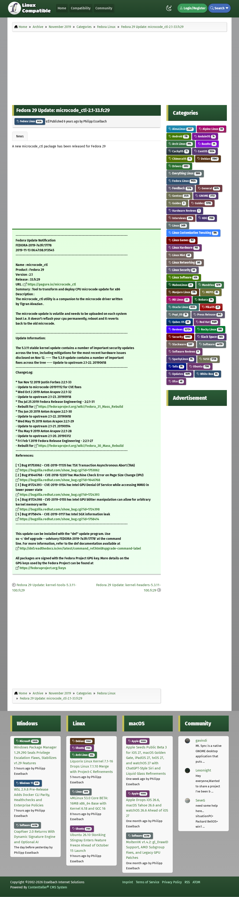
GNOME (206, 195)
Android (179, 136)
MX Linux (180, 299)
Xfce (177, 381)
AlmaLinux (182, 129)
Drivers (180, 166)
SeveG (200, 800)
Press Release (209, 314)
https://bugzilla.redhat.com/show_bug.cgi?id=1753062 (59, 470)
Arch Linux (181, 144)
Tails (177, 366)
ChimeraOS (181, 158)
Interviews (182, 218)
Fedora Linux (30, 121)
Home (62, 8)
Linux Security (183, 270)
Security (181, 337)
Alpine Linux (212, 129)
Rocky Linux (211, 329)
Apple (138, 741)
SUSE (209, 359)
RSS (187, 882)
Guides (178, 203)
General (210, 188)
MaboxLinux (182, 285)
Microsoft (28, 741)
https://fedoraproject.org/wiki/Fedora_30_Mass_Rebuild (80, 446)
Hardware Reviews (185, 210)
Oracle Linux (183, 307)
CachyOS (179, 151)
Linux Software (184, 277)
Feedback (181, 188)
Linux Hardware (185, 247)
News (20, 136)
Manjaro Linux (183, 292)
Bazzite (208, 144)
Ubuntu (200, 366)
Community (103, 8)
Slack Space (211, 337)
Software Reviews (185, 351)
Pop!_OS (179, 314)
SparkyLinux (182, 359)
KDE (207, 218)
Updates (181, 374)
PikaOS (212, 307)
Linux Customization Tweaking (194, 232)
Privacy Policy (172, 882)
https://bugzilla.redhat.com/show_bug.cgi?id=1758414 (59, 519)
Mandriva (210, 285)
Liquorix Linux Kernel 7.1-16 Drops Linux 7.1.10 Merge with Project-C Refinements (91, 766)
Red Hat (208, 322)
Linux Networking (186, 262)
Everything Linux (186, 173)
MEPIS (211, 292)
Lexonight (203, 770)
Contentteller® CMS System (47, 887)
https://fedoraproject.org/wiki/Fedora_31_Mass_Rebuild (80, 407)
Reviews (181, 329)
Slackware (182, 344)
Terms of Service (147, 882)
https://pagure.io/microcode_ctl (52, 284)
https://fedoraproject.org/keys (43, 568)
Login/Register (194, 8)
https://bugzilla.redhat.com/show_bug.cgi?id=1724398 (60, 509)
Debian (208, 158)
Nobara (205, 299)
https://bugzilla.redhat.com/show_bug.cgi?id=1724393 (59, 495)
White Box (209, 374)
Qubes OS (180, 322)
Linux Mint (181, 255)
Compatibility (81, 8)
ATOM (196, 882)
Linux (178, 225)
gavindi (201, 740)
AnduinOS (205, 136)
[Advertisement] (119, 67)
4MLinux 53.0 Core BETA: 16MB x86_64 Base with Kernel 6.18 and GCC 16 (89, 803)
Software (212, 344)
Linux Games (183, 240)
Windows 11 (28, 783)
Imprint (127, 882)
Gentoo (180, 195)
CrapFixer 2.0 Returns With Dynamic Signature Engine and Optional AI (34, 836)
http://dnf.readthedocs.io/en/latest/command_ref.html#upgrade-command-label (80, 548)
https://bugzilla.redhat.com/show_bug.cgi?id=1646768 (60, 480)
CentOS (205, 151)
